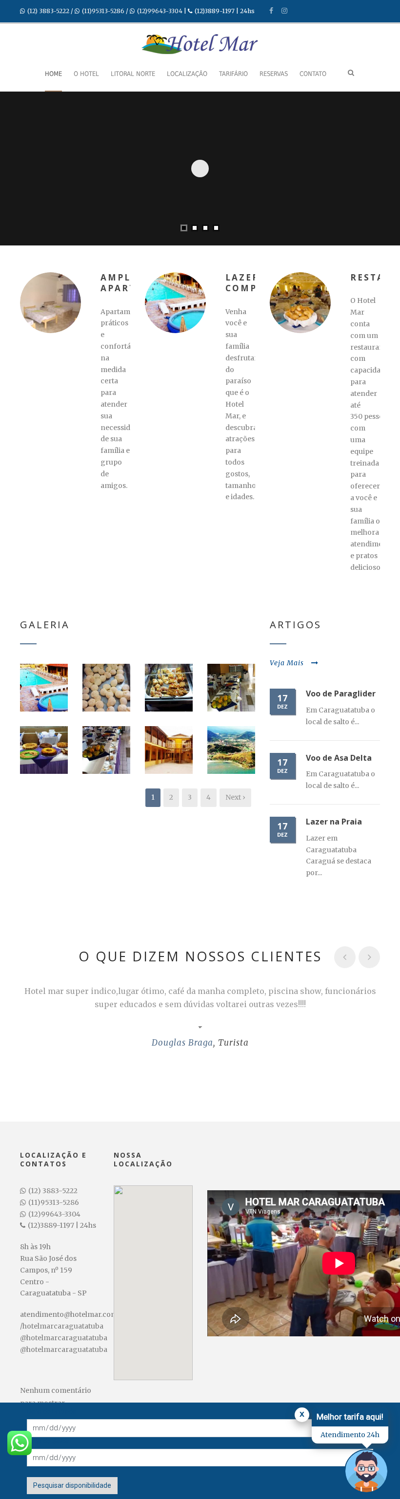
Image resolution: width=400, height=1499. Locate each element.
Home (53, 73)
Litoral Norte (133, 73)
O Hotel (86, 73)
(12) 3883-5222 (48, 11)
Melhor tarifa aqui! (350, 1417)
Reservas (274, 73)
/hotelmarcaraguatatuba (61, 1326)
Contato (313, 73)
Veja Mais (287, 662)
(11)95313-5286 (103, 11)
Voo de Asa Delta (339, 757)
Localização (187, 73)
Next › (235, 797)
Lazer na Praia (334, 821)
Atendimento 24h (350, 1434)
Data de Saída (48, 1441)
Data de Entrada (52, 1411)
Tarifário (233, 73)
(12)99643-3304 (159, 11)
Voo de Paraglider (341, 693)
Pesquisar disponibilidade (72, 1485)
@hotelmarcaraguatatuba (63, 1337)
